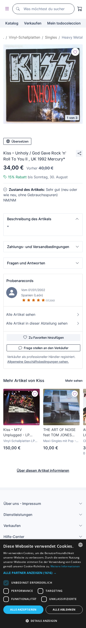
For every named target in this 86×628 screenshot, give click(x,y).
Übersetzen (19, 141)
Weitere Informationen (65, 566)
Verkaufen (32, 23)
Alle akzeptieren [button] (23, 609)
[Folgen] (75, 52)
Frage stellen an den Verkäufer (46, 348)
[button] (43, 219)
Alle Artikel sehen (20, 314)
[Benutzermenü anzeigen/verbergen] (6, 9)
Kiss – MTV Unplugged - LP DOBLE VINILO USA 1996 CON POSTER (19, 432)
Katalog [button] (11, 23)
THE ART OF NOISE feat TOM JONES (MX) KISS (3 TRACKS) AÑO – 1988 (61, 432)
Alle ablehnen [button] (64, 609)
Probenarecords (20, 280)
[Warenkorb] (79, 9)
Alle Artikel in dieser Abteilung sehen (36, 323)
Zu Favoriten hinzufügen (46, 337)
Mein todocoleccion (64, 23)
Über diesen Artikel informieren (43, 470)
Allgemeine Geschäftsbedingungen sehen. (38, 361)
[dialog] (43, 583)
